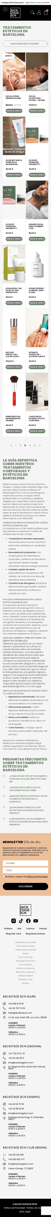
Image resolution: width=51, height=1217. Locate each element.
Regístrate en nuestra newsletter (38, 3)
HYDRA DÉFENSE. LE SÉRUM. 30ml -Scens (37, 290)
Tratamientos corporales (25, 942)
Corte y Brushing (26, 957)
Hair (19, 928)
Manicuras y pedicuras (25, 972)
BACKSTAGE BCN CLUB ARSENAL (25, 1148)
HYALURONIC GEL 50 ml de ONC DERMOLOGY (14, 290)
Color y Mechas (25, 964)
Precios (43, 928)
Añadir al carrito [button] (14, 111)
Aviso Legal (24, 1211)
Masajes (25, 983)
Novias (25, 953)
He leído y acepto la (26, 876)
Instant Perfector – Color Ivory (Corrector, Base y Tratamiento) (13, 354)
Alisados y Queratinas (25, 968)
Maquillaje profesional (25, 961)
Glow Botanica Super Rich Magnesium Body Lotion (14, 162)
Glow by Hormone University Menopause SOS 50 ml (37, 162)
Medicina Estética (25, 975)
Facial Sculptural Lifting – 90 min (37, 98)
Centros (30, 928)
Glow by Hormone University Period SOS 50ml (11, 226)
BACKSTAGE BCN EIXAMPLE (21, 1097)
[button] (6, 10)
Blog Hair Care (13, 933)
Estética (8, 928)
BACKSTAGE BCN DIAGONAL (22, 1046)
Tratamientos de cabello (25, 950)
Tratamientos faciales (25, 946)
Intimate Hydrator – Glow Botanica (37, 354)
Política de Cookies (36, 1207)
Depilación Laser (26, 979)
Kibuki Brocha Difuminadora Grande (13, 419)
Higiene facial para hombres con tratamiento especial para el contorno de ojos (37, 226)
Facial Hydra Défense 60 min (13, 97)
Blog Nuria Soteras (35, 933)
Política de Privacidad (36, 876)
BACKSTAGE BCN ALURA (19, 996)
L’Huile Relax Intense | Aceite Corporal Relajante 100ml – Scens (37, 419)
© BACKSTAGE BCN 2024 (24, 1204)
